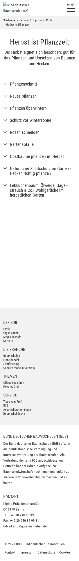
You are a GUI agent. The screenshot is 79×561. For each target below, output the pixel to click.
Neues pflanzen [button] (23, 96)
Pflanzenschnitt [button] (23, 84)
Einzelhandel (11, 360)
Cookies (64, 552)
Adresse (8, 228)
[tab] (39, 84)
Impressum (26, 552)
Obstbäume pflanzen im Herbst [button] (37, 156)
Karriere (8, 340)
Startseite (9, 20)
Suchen (65, 249)
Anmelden (63, 298)
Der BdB (10, 322)
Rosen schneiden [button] (25, 132)
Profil (6, 329)
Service (24, 20)
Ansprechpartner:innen (17, 409)
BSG (5, 405)
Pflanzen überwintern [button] (28, 108)
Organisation (11, 333)
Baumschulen (11, 355)
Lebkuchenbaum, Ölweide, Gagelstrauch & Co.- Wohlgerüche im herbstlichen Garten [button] (39, 190)
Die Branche (14, 349)
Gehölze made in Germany (19, 367)
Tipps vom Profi (42, 20)
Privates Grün (11, 386)
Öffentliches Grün (13, 382)
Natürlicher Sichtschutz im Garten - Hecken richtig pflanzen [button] (40, 171)
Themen (10, 376)
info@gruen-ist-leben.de (30, 526)
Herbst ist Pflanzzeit (18, 24)
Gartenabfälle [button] (22, 144)
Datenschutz (46, 552)
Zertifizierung (11, 364)
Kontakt (9, 552)
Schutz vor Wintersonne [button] (30, 120)
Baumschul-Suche (14, 413)
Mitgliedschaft (12, 337)
